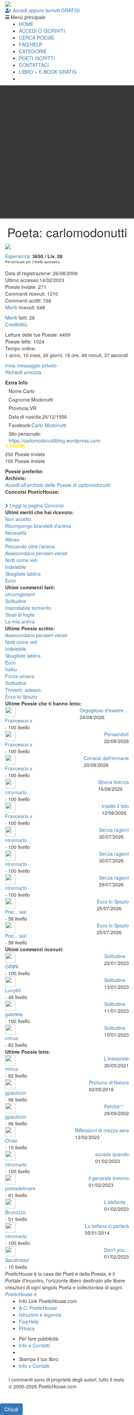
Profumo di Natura (109, 1082)
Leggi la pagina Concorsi (36, 505)
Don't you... (116, 1249)
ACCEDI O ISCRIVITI (42, 30)
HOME (26, 23)
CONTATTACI (34, 64)
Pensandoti (116, 734)
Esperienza (17, 256)
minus (11, 1038)
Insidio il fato (115, 805)
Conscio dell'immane (106, 758)
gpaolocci (15, 1092)
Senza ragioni (114, 829)
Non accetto (18, 519)
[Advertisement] (67, 152)
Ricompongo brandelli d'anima (38, 525)
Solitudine (15, 601)
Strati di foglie (20, 614)
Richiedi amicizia (23, 372)
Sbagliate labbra (23, 573)
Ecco (10, 580)
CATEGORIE (33, 51)
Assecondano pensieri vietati (36, 553)
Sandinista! (17, 1260)
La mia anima (20, 621)
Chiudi (11, 1409)
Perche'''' (114, 1106)
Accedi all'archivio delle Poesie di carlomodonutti (57, 484)
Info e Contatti (34, 1345)
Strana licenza (113, 782)
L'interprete (116, 1058)
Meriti (11, 307)
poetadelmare (20, 1188)
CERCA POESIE (36, 37)
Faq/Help (29, 1321)
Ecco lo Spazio (21, 696)
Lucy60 (13, 990)
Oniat (11, 1140)
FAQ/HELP (30, 44)
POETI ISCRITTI (37, 58)
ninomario (16, 792)
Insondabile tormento (28, 607)
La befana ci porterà (107, 1225)
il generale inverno (109, 1178)
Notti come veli (21, 560)
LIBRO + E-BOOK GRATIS (47, 71)
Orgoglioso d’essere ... (104, 710)
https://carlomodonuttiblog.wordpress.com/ (55, 440)
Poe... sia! (16, 911)
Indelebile (15, 566)
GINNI (12, 966)
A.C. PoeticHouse (38, 1307)
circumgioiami (20, 594)
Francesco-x (18, 720)
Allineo (12, 539)
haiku (11, 669)
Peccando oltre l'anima (30, 546)
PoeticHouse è (21, 1294)
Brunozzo (15, 1212)
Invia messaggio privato (31, 365)
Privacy (27, 1328)
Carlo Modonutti (49, 425)
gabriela (14, 1014)
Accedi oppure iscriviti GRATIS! (45, 10)
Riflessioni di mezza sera (102, 1130)
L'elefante (114, 1202)
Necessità (15, 532)
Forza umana (19, 676)
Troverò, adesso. (23, 689)
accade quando (112, 1154)
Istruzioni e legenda (40, 1314)
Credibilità (16, 324)
